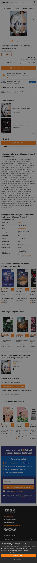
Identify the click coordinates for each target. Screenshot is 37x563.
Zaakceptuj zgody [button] (18, 555)
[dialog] (18, 552)
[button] (18, 560)
